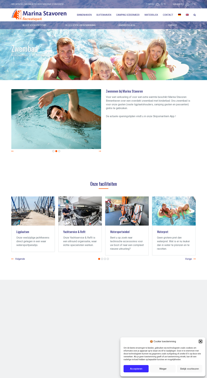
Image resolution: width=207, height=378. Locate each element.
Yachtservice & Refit (53, 232)
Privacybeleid (58, 356)
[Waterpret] (153, 211)
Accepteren (136, 368)
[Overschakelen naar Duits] (179, 14)
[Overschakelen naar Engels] (187, 14)
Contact (168, 15)
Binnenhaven (84, 15)
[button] (200, 341)
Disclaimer (44, 356)
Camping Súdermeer (128, 15)
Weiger (163, 368)
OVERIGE (172, 25)
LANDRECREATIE (126, 25)
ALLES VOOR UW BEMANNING (80, 25)
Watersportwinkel (99, 232)
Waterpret (141, 232)
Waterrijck (151, 15)
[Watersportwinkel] (106, 211)
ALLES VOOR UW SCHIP (34, 25)
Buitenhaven (104, 15)
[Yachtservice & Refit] (59, 211)
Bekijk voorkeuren (189, 368)
